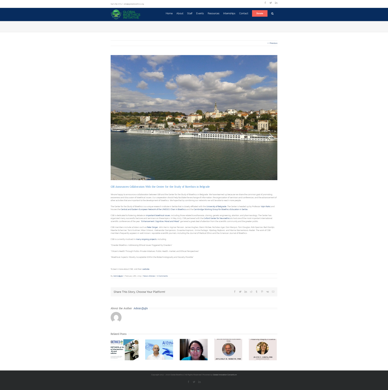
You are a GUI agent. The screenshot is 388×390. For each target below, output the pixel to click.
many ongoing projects (146, 239)
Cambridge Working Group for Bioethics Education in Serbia (221, 209)
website (145, 269)
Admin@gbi (118, 276)
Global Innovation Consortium (225, 375)
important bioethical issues (158, 215)
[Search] (272, 13)
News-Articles (149, 276)
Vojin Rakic (266, 206)
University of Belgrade (216, 206)
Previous (273, 43)
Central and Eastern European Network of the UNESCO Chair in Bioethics (153, 209)
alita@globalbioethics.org (134, 4)
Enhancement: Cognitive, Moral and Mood (160, 221)
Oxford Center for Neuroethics (217, 218)
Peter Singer (152, 227)
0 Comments (162, 276)
